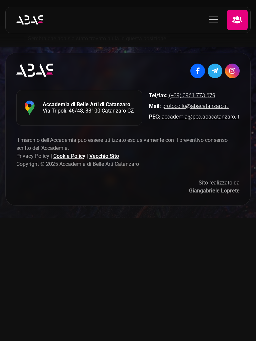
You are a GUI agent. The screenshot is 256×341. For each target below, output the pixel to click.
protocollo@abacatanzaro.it (195, 106)
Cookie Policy (69, 156)
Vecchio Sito (104, 156)
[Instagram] (232, 71)
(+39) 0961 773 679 (191, 95)
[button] (213, 20)
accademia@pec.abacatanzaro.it (200, 117)
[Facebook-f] (197, 71)
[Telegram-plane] (215, 71)
